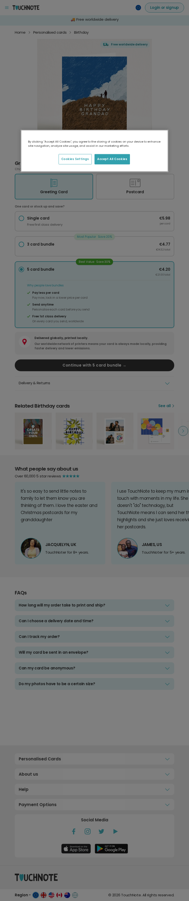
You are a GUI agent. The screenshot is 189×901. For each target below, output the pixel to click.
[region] (94, 151)
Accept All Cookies (112, 159)
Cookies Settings (75, 159)
